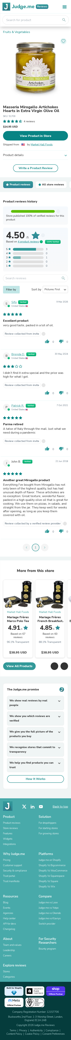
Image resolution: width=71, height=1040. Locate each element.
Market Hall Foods (42, 144)
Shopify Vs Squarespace (51, 876)
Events (6, 908)
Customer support (12, 865)
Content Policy (14, 1034)
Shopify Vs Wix (47, 886)
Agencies (8, 913)
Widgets (7, 839)
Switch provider (47, 923)
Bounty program (47, 949)
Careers (7, 955)
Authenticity (36, 1030)
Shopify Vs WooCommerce (53, 870)
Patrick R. (17, 406)
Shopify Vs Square (48, 881)
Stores (6, 971)
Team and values (12, 945)
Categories (9, 977)
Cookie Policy (32, 1034)
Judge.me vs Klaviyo (50, 918)
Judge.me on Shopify (50, 860)
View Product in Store (35, 136)
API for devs (9, 923)
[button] (54, 666)
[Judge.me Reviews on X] (24, 806)
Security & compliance (15, 870)
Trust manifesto (11, 881)
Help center (9, 918)
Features (7, 833)
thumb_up (47, 341)
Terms (13, 1030)
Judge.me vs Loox (48, 902)
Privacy (23, 1030)
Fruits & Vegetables (16, 32)
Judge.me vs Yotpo (49, 908)
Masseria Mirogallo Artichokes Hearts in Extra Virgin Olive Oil (31, 109)
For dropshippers (47, 823)
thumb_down (61, 341)
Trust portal (9, 876)
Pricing (6, 860)
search (64, 20)
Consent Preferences (53, 1034)
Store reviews (10, 828)
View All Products (19, 666)
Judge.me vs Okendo (50, 913)
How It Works (35, 779)
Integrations (9, 844)
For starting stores (48, 828)
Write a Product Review (36, 168)
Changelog (9, 929)
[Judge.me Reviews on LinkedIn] (32, 806)
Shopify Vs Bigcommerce (52, 865)
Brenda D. (18, 354)
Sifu (14, 302)
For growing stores (49, 833)
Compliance (52, 1030)
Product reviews (11, 823)
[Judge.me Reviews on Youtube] (41, 806)
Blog (5, 902)
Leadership (9, 950)
